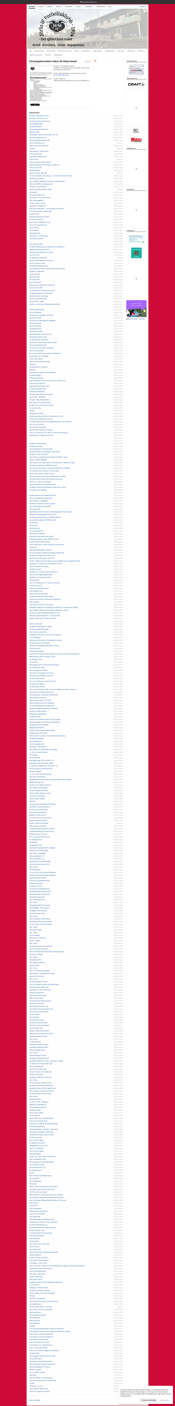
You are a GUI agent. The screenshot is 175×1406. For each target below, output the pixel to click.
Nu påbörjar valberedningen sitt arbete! (40, 626)
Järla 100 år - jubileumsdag (37, 1274)
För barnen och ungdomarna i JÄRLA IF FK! (42, 555)
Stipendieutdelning (34, 170)
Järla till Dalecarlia (34, 757)
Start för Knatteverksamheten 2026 (39, 140)
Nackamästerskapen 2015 (37, 897)
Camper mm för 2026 (35, 167)
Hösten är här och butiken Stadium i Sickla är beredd (44, 719)
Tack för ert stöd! (34, 255)
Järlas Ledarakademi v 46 (36, 859)
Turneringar (88, 6)
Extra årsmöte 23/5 (35, 648)
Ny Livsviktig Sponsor (35, 741)
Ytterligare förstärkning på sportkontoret (40, 293)
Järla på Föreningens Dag (36, 913)
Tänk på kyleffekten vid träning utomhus (41, 1378)
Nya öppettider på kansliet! (37, 1143)
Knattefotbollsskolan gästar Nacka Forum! (41, 831)
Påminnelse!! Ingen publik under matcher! (41, 536)
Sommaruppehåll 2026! (36, 124)
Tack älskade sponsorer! (36, 238)
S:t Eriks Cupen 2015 (35, 1137)
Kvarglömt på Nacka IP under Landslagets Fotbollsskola (45, 1282)
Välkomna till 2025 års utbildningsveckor (41, 184)
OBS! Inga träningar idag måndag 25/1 (40, 498)
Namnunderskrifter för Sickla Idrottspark (41, 449)
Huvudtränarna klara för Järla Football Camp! (42, 1088)
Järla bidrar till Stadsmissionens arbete (40, 921)
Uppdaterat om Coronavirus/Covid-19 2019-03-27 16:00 (45, 563)
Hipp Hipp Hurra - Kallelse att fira (39, 151)
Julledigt (31, 410)
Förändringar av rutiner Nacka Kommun (40, 1268)
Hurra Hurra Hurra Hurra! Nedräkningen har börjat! (43, 1252)
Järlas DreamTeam (34, 1216)
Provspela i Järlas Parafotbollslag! (39, 400)
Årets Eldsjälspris (34, 1323)
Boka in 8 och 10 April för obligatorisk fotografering (44, 1350)
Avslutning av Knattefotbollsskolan (39, 880)
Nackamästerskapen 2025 (37, 195)
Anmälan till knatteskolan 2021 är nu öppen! (42, 503)
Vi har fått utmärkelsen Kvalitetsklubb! (40, 211)
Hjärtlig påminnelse (34, 233)
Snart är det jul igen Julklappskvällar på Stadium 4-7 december (47, 1200)
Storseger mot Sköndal (36, 954)
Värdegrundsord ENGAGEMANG (39, 725)
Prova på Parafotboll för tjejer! (38, 345)
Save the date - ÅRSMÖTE (37, 397)
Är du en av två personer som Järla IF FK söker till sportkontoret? (48, 432)
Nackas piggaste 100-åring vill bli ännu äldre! (42, 1356)
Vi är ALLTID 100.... (35, 1285)
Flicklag (40, 6)
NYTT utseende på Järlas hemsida (39, 837)
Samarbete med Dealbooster (37, 206)
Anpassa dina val (125, 1400)
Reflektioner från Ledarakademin (38, 850)
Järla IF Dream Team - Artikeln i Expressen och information (46, 544)
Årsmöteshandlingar (35, 375)
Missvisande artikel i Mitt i (37, 667)
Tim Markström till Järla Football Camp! (40, 1063)
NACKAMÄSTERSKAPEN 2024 (38, 266)
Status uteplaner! (34, 602)
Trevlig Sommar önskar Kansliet (38, 1012)
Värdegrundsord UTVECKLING (38, 733)
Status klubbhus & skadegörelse (38, 501)
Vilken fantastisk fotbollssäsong (38, 1389)
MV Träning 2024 (34, 279)
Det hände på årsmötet (36, 446)
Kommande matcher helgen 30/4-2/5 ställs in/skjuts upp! (45, 479)
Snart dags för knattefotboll (37, 777)
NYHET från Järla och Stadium (38, 1192)
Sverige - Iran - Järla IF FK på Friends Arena (42, 1156)
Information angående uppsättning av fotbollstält (43, 708)
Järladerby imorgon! (35, 1110)
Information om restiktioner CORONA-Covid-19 (43, 465)
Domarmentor (33, 192)
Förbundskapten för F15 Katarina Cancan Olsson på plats (46, 1195)
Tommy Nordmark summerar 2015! (39, 864)
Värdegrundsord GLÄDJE (36, 727)
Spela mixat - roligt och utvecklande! (40, 482)
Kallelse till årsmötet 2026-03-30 (38, 146)
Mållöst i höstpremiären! (36, 998)
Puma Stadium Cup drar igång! (38, 787)
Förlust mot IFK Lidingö (36, 1113)
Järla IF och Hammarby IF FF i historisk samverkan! (44, 583)
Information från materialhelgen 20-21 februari (42, 804)
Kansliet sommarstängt (36, 1277)
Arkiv (110, 6)
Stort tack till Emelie (35, 323)
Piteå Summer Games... (36, 1279)
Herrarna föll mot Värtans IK (37, 938)
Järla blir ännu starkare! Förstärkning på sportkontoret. (45, 599)
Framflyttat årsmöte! (35, 569)
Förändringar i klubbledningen (37, 714)
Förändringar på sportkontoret (37, 156)
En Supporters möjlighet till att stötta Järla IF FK (43, 766)
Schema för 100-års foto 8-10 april (39, 1342)
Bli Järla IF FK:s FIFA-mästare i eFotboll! (41, 405)
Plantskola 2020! (34, 580)
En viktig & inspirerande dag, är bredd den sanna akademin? (47, 247)
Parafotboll (68, 6)
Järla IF (32, 6)
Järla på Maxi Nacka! (35, 1358)
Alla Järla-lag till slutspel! (36, 1020)
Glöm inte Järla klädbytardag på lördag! (40, 574)
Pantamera (32, 364)
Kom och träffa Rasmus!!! (36, 143)
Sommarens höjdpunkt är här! (38, 137)
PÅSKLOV (32, 801)
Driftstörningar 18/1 (34, 509)
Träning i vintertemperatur (36, 309)
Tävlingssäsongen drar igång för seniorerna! (42, 828)
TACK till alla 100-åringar (36, 1236)
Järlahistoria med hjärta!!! (36, 178)
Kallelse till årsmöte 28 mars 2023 (39, 386)
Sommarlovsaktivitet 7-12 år (37, 1167)
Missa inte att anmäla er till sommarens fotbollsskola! (45, 353)
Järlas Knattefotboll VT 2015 (37, 1159)
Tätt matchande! (34, 1017)
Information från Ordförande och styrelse (41, 252)
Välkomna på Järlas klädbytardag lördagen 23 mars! (44, 613)
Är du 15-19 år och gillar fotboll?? (39, 1260)
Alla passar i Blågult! (35, 771)
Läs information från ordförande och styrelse (42, 290)
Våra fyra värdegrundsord (36, 744)
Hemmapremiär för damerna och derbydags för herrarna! (45, 640)
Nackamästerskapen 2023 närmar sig (40, 334)
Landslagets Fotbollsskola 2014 (38, 1287)
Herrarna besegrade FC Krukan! (38, 981)
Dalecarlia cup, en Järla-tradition (38, 236)
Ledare (78, 6)
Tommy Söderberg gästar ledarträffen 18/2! (41, 706)
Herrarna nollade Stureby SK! (37, 1107)
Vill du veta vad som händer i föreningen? (41, 348)
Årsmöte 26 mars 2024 (36, 288)
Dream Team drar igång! (36, 1140)
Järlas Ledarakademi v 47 (36, 856)
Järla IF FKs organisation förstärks (39, 1391)
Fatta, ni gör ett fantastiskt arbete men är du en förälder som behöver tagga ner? (52, 689)
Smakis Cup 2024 (34, 274)
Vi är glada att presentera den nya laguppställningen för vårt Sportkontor (50, 421)
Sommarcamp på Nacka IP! (37, 383)
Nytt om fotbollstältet (35, 312)
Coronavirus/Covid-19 (35, 585)
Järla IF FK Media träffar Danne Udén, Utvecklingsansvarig (46, 951)
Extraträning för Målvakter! (37, 391)
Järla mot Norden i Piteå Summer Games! (41, 1091)
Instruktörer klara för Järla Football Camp (41, 1085)
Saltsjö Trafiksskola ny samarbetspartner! (41, 1118)
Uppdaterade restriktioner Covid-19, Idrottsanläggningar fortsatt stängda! (50, 512)
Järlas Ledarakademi (35, 1208)
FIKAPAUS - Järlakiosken (36, 271)
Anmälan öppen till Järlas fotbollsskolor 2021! (42, 495)
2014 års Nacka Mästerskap (37, 1271)
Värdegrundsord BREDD (36, 738)
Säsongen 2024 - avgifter (36, 301)
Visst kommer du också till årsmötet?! (40, 818)
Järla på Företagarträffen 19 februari (39, 1367)
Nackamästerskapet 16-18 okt (38, 878)
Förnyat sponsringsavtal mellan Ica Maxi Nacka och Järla (46, 416)
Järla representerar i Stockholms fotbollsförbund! (43, 695)
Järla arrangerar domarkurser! (37, 697)
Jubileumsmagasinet (35, 1255)
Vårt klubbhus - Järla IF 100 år (38, 1263)
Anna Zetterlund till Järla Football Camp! (41, 1009)
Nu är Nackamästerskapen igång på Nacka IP (42, 1227)
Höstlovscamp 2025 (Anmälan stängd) (40, 189)
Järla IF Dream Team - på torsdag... (39, 1244)
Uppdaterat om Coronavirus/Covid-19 (40, 577)
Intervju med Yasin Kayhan (37, 796)
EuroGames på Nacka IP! (36, 1003)
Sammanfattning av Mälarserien (38, 129)
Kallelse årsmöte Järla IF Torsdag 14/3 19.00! (42, 618)
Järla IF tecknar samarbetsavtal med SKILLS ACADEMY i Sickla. (48, 457)
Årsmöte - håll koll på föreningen (38, 823)
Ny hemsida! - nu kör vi (36, 1386)
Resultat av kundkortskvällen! (38, 711)
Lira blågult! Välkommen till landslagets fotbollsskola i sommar (47, 487)
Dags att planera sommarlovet (38, 826)
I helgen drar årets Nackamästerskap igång (41, 730)
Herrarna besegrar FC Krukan (37, 1055)
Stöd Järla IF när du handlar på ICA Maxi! (41, 673)
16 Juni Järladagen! (35, 637)
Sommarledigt (33, 755)
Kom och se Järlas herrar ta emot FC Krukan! (42, 681)
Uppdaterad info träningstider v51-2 (39, 249)
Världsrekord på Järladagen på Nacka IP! (41, 675)
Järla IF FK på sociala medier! (38, 1069)
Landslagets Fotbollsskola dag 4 (38, 1047)
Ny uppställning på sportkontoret (38, 339)
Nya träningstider (34, 1178)
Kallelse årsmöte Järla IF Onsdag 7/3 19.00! (42, 656)
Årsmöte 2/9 (32, 547)
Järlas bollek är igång (35, 930)
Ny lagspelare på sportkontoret (38, 258)
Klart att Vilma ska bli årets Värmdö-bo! (40, 1309)
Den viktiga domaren (35, 1170)
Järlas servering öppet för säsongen (39, 361)
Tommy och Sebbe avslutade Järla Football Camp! (44, 984)
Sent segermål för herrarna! (37, 962)
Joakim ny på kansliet (35, 624)
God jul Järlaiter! (34, 227)
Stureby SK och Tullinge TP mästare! (40, 785)
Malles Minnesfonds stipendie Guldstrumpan (42, 1364)
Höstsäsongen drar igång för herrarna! (40, 1001)
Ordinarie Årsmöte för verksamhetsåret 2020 (42, 484)
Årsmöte (31, 1173)
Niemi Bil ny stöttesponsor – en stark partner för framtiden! (46, 208)
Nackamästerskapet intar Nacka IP (39, 894)
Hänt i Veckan (33, 867)
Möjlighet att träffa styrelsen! (37, 815)
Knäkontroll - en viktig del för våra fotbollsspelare (43, 1124)
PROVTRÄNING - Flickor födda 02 (39, 908)
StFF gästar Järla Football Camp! (39, 987)
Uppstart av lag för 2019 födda (38, 173)
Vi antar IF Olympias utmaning (38, 1257)
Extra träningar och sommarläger (38, 356)
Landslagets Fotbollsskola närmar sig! (40, 1077)
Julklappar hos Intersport (36, 413)
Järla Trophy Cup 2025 (36, 244)
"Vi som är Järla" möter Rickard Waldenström (42, 872)
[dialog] (145, 1395)
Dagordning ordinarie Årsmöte (38, 820)
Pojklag (49, 6)
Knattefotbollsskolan (35, 1099)
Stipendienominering (35, 329)
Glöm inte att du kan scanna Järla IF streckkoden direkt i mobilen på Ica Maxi (52, 462)
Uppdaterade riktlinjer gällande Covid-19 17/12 (42, 514)
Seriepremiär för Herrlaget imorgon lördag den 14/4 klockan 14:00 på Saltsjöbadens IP (54, 654)
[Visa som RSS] (95, 61)
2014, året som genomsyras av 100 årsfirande (42, 1380)
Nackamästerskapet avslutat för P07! (40, 891)
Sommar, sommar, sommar (37, 203)
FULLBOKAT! (33, 842)
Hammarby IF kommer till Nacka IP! (39, 807)
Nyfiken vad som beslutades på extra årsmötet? (43, 1186)
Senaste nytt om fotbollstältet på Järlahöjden (42, 320)
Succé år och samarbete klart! (38, 225)
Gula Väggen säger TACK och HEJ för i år (41, 760)
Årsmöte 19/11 (33, 523)
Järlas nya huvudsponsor (36, 350)
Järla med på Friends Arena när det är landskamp (43, 1301)
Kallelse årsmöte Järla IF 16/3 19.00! (40, 700)
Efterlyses (32, 1296)
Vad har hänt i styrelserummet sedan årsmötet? (43, 342)
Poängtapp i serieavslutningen (38, 910)
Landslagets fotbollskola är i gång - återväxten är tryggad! (46, 1061)
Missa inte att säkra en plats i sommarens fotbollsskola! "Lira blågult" (49, 468)
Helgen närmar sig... (35, 1320)
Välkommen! (33, 1375)
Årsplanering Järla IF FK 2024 (38, 298)
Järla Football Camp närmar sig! (38, 1006)
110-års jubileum (34, 230)
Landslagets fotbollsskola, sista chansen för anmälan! (45, 635)
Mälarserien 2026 (34, 132)
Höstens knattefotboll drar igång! (38, 629)
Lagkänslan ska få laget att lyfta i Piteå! (41, 1033)
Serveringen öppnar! (35, 1154)
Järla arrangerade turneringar (37, 1315)
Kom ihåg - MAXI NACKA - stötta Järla (40, 1307)
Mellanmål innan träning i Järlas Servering (41, 1134)
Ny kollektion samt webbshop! (38, 490)
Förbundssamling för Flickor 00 (38, 1211)
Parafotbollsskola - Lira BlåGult (38, 367)
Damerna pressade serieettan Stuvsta (40, 1083)
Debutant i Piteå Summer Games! (39, 1031)
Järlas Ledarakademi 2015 (37, 900)
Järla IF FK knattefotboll (36, 1148)
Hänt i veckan (33, 932)
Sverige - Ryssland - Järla (36, 1230)
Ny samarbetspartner (35, 839)
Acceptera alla (164, 1400)
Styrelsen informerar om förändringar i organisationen (44, 451)
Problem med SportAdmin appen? (39, 588)
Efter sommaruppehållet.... (37, 200)
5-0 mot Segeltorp (34, 935)
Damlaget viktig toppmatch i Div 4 (39, 115)
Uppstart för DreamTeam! (36, 992)
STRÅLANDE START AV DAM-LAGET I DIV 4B (43, 135)
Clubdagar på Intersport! (36, 378)
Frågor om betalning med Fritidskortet (40, 162)
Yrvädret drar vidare (35, 716)
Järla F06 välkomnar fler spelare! (39, 566)
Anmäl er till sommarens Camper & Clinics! (42, 473)
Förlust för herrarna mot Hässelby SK (40, 1072)
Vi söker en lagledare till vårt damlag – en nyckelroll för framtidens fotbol (50, 176)
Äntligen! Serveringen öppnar (37, 443)
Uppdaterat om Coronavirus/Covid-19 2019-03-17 (43, 572)
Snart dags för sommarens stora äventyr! (41, 604)
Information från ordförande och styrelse (41, 394)
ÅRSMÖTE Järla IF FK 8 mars (38, 834)
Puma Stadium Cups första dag (38, 1339)
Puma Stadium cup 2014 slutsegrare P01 (41, 1334)
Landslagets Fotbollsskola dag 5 (38, 1044)
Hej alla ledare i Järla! (35, 659)
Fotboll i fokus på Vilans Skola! (38, 1121)
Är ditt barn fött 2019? (35, 154)
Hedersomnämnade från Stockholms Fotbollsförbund (44, 722)
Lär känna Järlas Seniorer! (37, 678)
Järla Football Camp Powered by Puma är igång (43, 749)
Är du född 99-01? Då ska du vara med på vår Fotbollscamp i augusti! (49, 1331)
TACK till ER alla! (34, 1246)
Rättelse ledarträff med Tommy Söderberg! (41, 703)
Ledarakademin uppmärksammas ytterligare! (42, 848)
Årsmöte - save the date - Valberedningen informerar (44, 304)
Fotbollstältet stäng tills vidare (38, 337)
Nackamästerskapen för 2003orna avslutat (41, 1219)
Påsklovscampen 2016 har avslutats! (40, 793)
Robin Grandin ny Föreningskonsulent (40, 1175)
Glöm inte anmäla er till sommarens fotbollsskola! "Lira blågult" (47, 476)
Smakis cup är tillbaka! (36, 359)
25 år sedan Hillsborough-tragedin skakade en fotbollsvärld (46, 1328)
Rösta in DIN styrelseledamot (37, 812)
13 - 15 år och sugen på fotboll (38, 752)
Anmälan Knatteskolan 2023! (37, 389)
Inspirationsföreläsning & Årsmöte (39, 217)
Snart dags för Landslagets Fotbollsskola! (41, 1132)
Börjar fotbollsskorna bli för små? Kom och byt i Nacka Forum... (48, 380)
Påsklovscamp (33, 159)
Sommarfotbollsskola (35, 1304)
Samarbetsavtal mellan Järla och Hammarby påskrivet (45, 517)
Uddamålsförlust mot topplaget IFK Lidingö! (42, 973)
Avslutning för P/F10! (35, 886)
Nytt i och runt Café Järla (36, 424)
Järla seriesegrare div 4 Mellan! (38, 670)
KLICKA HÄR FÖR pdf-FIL (61, 75)
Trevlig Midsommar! (35, 1042)
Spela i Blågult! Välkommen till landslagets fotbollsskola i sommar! (48, 610)
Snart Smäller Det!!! (35, 1249)
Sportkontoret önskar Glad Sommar (39, 121)
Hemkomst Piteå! (34, 1014)
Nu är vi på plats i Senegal (37, 1372)
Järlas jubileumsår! (34, 1317)
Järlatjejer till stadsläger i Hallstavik (39, 1290)
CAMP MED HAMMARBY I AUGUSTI (40, 550)
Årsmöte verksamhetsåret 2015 (38, 809)
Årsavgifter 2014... (34, 1353)
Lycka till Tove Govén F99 (37, 1214)
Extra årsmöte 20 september (37, 427)
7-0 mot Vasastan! (34, 1115)
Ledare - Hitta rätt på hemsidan (38, 1348)
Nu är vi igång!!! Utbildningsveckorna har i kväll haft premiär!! (47, 181)
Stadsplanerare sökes (35, 845)
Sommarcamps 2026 (35, 126)
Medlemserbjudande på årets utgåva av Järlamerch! (44, 165)
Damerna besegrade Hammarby (38, 790)
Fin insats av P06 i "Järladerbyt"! (39, 1102)
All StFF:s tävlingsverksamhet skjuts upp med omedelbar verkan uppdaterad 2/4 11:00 (54, 561)
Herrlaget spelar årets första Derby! (39, 643)
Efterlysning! (33, 1184)
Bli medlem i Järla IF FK (36, 219)
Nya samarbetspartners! (36, 531)
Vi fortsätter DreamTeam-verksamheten (40, 1233)
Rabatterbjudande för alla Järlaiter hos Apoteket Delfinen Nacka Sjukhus (50, 779)
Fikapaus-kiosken (34, 277)
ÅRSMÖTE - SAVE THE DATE (38, 454)
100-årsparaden (33, 1241)
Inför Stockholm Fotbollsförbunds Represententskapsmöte (46, 1197)
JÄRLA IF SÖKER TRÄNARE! (38, 460)
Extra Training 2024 (35, 282)
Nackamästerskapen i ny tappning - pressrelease (43, 1129)
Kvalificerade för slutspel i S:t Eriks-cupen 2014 (43, 1222)
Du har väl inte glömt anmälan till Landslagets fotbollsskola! (46, 553)
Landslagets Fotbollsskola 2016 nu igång (41, 763)
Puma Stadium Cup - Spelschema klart (40, 1345)
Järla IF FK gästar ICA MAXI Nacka (39, 919)
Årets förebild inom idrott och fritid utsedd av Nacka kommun (47, 268)
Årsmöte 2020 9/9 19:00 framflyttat (39, 542)
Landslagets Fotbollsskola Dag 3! (39, 1058)
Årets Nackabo (33, 1203)
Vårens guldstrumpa (35, 1312)
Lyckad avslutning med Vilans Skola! (40, 1093)
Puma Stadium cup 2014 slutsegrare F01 (41, 1337)
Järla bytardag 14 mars (36, 591)
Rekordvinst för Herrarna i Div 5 (38, 118)
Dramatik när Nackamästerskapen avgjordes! (42, 875)
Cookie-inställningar (34, 1400)
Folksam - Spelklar (34, 940)
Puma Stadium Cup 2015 (36, 1164)
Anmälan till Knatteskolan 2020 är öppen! (41, 596)
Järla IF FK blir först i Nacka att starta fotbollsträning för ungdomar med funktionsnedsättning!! (57, 1266)
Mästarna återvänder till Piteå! (38, 1036)
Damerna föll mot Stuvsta (36, 976)
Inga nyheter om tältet (35, 331)
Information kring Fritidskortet (37, 186)
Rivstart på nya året (35, 408)
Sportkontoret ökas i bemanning (38, 296)
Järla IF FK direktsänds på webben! (39, 971)
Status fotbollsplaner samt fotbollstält (40, 506)
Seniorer (58, 6)
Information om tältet (35, 318)
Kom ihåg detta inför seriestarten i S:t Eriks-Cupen (44, 471)
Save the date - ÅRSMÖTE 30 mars (39, 222)
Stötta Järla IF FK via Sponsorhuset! (40, 197)
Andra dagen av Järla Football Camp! (40, 990)
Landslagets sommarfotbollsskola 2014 (40, 1361)
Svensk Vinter (33, 1205)
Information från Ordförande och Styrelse (41, 315)
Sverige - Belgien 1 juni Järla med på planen (42, 1293)
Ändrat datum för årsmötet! (37, 533)
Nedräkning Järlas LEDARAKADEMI (40, 861)
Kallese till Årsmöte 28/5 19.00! (38, 594)
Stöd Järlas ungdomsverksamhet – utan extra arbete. (44, 615)
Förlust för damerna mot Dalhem (38, 949)
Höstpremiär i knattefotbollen (37, 747)
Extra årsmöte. (33, 662)
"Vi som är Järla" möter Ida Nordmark (40, 774)
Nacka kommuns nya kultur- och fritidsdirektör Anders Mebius (47, 736)
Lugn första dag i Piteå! (36, 1028)
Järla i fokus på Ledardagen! (37, 853)
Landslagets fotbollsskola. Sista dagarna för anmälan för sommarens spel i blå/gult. (53, 607)
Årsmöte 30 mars (34, 214)
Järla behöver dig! (34, 528)
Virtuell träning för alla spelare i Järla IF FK (41, 558)
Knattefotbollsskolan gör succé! (38, 1145)
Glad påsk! (32, 370)
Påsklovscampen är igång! (37, 798)
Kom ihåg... (32, 1326)
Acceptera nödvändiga (148, 1400)
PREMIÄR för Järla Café (36, 782)
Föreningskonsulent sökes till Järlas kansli (53, 61)
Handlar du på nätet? (35, 1369)
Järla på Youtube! (34, 965)
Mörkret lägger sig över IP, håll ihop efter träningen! (44, 665)
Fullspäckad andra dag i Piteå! (38, 1022)
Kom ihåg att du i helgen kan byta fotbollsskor (42, 372)
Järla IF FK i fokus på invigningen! (39, 1025)
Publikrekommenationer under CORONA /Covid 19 (44, 539)
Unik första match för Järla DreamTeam (40, 768)
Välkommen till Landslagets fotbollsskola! (41, 692)
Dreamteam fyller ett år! (36, 883)
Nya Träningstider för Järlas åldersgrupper (41, 1162)
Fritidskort (32, 148)
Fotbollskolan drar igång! (36, 651)
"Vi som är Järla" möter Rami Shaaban (40, 924)
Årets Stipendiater (34, 1238)
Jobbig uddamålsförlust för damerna (39, 905)
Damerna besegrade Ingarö (37, 1050)
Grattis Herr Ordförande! (36, 1066)
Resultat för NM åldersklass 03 (38, 1225)
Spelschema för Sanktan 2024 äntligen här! (42, 285)
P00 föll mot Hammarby (36, 1074)
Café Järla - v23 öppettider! (37, 1298)
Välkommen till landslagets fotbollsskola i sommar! (44, 645)
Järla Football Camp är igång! (37, 995)
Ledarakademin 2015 (35, 960)
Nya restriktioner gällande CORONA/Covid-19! (42, 520)
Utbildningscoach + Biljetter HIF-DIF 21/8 (41, 435)
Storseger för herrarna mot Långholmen (40, 946)
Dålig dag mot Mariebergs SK (37, 1104)
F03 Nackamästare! (35, 869)
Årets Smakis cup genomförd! (38, 632)
